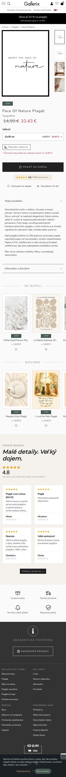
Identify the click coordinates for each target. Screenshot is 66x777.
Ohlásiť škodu (39, 735)
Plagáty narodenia (9, 689)
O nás (35, 674)
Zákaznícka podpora (41, 715)
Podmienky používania (11, 725)
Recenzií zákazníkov (41, 679)
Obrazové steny (8, 674)
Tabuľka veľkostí (17, 147)
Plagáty (5, 679)
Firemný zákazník (40, 730)
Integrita (5, 730)
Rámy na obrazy (8, 684)
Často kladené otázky (42, 720)
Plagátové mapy (8, 694)
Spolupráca (38, 684)
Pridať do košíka (35, 167)
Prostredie (37, 689)
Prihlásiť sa (38, 709)
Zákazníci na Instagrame (12, 715)
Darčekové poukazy (35, 651)
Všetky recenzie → (33, 571)
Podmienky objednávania (12, 720)
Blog (4, 709)
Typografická (8, 116)
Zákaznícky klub (40, 725)
